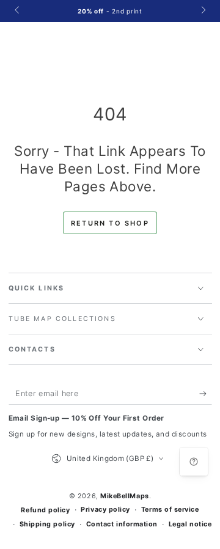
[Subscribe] (205, 393)
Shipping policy (47, 524)
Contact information (122, 524)
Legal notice (190, 524)
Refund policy (45, 510)
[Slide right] (202, 11)
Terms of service (170, 510)
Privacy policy (105, 510)
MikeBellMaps (124, 496)
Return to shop (110, 223)
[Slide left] (18, 11)
